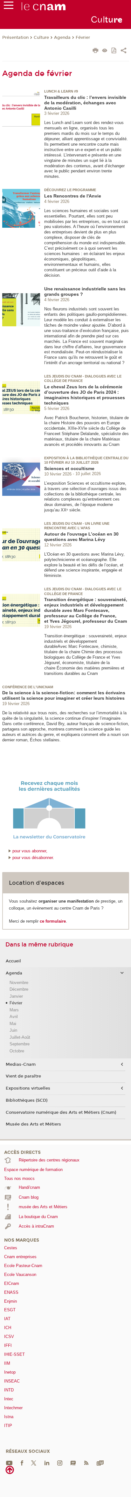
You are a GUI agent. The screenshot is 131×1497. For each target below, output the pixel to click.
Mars (14, 1010)
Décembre (19, 989)
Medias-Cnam (21, 1064)
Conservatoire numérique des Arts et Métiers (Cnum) (61, 1112)
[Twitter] (34, 1462)
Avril (14, 1016)
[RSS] (86, 1462)
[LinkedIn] (47, 1462)
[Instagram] (60, 1462)
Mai (13, 1023)
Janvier (16, 996)
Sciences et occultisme (69, 468)
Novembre (19, 982)
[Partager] (123, 51)
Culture (41, 37)
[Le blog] (73, 1462)
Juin (13, 1030)
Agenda (62, 37)
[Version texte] (104, 51)
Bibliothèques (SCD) (26, 1100)
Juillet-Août (20, 1037)
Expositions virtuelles (28, 1088)
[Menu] (8, 7)
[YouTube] (9, 1462)
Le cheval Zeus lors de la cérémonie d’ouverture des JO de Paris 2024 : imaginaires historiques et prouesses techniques (84, 394)
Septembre (20, 1044)
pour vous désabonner (32, 857)
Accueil (13, 961)
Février (83, 37)
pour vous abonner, (29, 851)
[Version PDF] (114, 51)
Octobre (17, 1051)
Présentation (15, 37)
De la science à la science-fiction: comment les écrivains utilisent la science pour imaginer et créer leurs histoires (63, 695)
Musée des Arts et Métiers (33, 1124)
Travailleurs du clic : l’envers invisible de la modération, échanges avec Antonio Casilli (85, 103)
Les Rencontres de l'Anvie (72, 195)
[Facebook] (22, 1462)
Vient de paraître (23, 1076)
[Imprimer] (95, 51)
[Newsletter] (100, 1462)
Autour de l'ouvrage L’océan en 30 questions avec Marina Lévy (81, 536)
